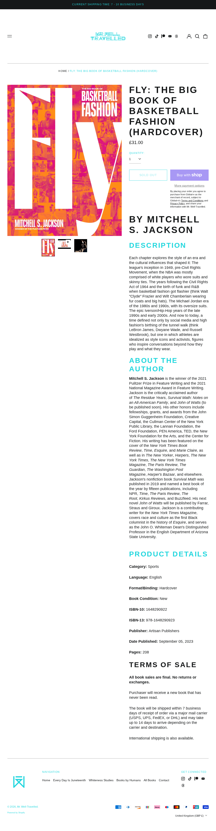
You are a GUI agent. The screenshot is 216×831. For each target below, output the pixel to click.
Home (62, 71)
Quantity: (136, 153)
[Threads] (176, 36)
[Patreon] (163, 36)
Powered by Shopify (16, 813)
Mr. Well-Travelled (27, 806)
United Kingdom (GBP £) (189, 815)
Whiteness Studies (101, 780)
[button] (197, 36)
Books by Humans (128, 780)
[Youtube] (170, 36)
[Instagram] (150, 36)
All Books (150, 780)
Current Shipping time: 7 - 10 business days (108, 4)
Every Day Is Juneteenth (69, 780)
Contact (164, 780)
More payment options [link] (189, 185)
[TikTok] (157, 36)
